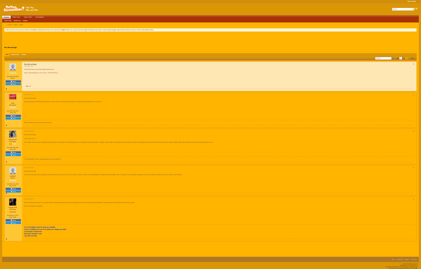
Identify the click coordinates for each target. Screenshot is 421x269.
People (21, 24)
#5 (413, 199)
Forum (10, 24)
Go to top (414, 259)
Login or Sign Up (411, 1)
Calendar (25, 20)
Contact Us (400, 259)
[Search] (416, 9)
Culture (15, 24)
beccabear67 (13, 140)
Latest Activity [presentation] (15, 54)
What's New (16, 17)
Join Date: (9, 76)
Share (14, 81)
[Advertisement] (210, 39)
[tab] (7, 54)
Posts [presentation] (7, 54)
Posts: (12, 78)
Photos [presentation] (24, 54)
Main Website (40, 17)
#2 (413, 95)
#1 (413, 64)
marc (12, 103)
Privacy (407, 259)
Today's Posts (28, 17)
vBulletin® (408, 265)
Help (393, 259)
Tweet (14, 84)
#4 (413, 168)
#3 (413, 131)
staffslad (12, 176)
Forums (6, 17)
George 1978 (13, 207)
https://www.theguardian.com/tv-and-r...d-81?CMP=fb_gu (41, 73)
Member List (17, 20)
